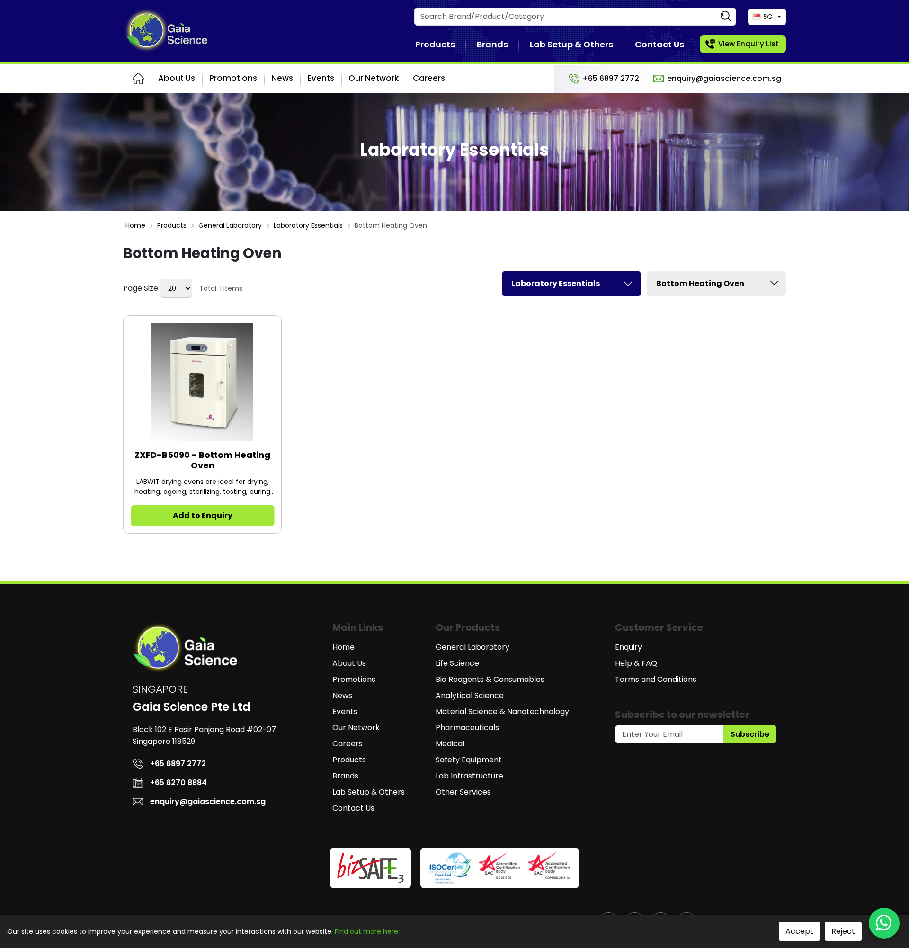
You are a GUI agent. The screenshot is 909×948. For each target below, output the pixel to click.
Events (320, 78)
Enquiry (628, 647)
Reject (843, 931)
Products (435, 44)
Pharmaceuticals (467, 727)
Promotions (233, 78)
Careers (429, 78)
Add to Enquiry (202, 515)
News (282, 78)
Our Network (373, 78)
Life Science (457, 663)
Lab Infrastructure (469, 775)
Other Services (463, 792)
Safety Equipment (469, 759)
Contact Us (659, 44)
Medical (450, 743)
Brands (492, 44)
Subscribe (750, 734)
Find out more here (366, 931)
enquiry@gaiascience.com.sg (724, 78)
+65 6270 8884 (178, 782)
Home (135, 225)
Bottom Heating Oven (700, 283)
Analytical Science (470, 695)
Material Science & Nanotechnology (502, 711)
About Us (176, 78)
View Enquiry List (748, 44)
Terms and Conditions (655, 679)
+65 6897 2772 (610, 78)
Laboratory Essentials (308, 225)
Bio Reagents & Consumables (490, 679)
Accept (799, 931)
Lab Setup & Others (571, 44)
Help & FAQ (636, 663)
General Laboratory (230, 225)
